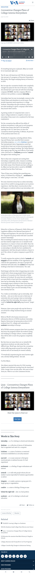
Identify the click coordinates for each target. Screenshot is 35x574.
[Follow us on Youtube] (10, 556)
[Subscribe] (25, 556)
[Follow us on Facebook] (2, 556)
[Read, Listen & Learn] (5, 572)
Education (4, 7)
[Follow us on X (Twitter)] (6, 556)
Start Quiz (17, 419)
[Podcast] (21, 556)
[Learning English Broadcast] (21, 572)
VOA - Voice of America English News (14, 51)
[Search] (29, 572)
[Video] (13, 572)
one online (20, 142)
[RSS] (17, 556)
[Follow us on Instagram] (13, 556)
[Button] (31, 20)
